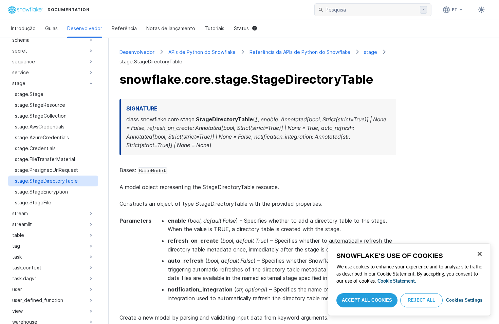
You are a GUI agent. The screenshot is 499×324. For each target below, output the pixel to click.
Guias (51, 28)
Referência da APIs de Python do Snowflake (300, 52)
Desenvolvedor (84, 28)
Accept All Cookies (367, 300)
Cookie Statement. (396, 281)
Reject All (421, 300)
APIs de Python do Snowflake (202, 52)
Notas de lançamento (170, 28)
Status (241, 28)
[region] (409, 279)
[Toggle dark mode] (481, 10)
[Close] (479, 253)
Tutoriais (214, 28)
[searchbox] (371, 10)
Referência (124, 28)
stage (370, 52)
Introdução (23, 28)
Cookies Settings (464, 300)
